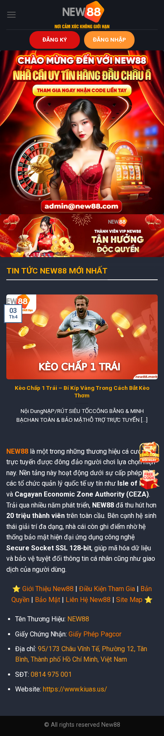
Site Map (129, 600)
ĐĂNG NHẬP (109, 39)
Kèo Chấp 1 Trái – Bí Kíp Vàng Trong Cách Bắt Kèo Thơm (82, 391)
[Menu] (11, 14)
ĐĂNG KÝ (54, 39)
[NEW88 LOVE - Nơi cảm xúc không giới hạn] (82, 14)
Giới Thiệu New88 (48, 589)
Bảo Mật (47, 600)
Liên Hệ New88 (88, 600)
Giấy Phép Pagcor (95, 634)
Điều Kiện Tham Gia (107, 589)
